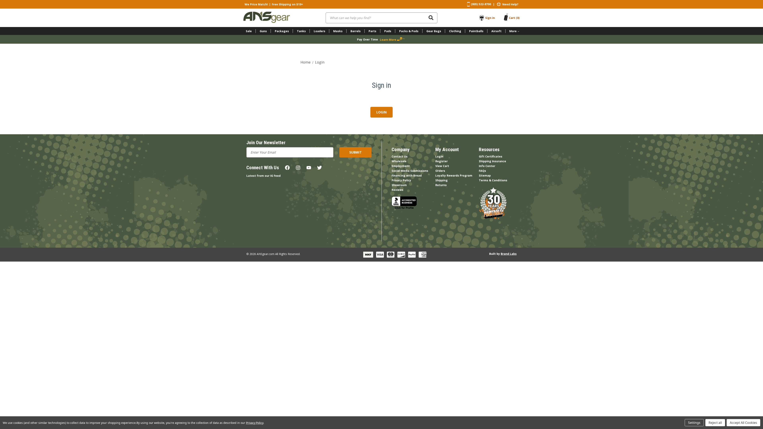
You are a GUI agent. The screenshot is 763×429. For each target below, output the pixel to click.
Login (439, 156)
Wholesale (399, 161)
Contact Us (400, 156)
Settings (694, 422)
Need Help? (510, 4)
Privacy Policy (401, 180)
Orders (440, 171)
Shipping (441, 180)
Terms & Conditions (493, 180)
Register (441, 161)
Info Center (487, 166)
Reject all (715, 422)
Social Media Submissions (410, 171)
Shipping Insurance (492, 161)
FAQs (482, 171)
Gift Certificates (490, 156)
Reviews (397, 190)
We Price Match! (256, 4)
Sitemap (485, 175)
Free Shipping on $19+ (287, 4)
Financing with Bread (407, 175)
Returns (441, 185)
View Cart (442, 166)
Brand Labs (509, 254)
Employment (401, 166)
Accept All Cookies (743, 422)
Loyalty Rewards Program (453, 175)
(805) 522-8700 (481, 4)
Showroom (399, 185)
